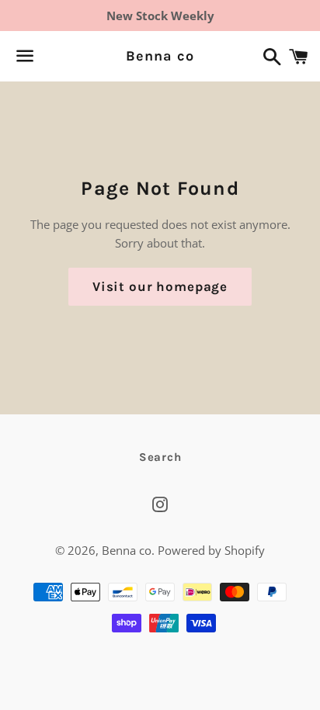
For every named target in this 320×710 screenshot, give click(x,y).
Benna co (159, 55)
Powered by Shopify (211, 550)
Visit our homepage (160, 286)
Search (160, 457)
